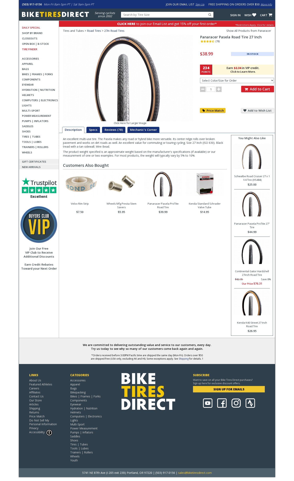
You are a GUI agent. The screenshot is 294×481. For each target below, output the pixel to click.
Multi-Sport (31, 110)
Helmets (28, 95)
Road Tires (94, 31)
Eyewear (28, 84)
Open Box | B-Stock (35, 44)
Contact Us (36, 396)
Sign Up (199, 4)
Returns (34, 412)
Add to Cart (259, 89)
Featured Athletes (40, 384)
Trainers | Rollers (35, 147)
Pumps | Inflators (35, 121)
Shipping (184, 358)
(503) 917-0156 (32, 4)
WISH (247, 15)
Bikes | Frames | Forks (37, 74)
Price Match (215, 110)
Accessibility (37, 432)
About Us (35, 380)
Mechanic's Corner (143, 130)
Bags (25, 69)
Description (73, 130)
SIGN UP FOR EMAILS (228, 389)
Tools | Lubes (32, 142)
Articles (34, 404)
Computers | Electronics (40, 100)
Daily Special (31, 27)
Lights (27, 105)
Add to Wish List (259, 110)
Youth (74, 460)
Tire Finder (29, 49)
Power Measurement (36, 116)
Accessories (30, 58)
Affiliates (34, 392)
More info (266, 4)
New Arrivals (31, 167)
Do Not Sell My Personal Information (43, 422)
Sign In (235, 15)
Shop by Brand (32, 33)
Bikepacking (78, 392)
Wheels (27, 152)
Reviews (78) (114, 130)
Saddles (27, 126)
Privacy (33, 428)
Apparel (27, 64)
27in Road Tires (114, 31)
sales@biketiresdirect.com (195, 473)
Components (31, 79)
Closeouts (29, 38)
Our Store (35, 400)
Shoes (26, 131)
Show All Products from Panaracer (248, 31)
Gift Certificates (34, 161)
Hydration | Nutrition (38, 90)
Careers (34, 388)
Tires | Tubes (31, 136)
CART (263, 15)
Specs (93, 130)
